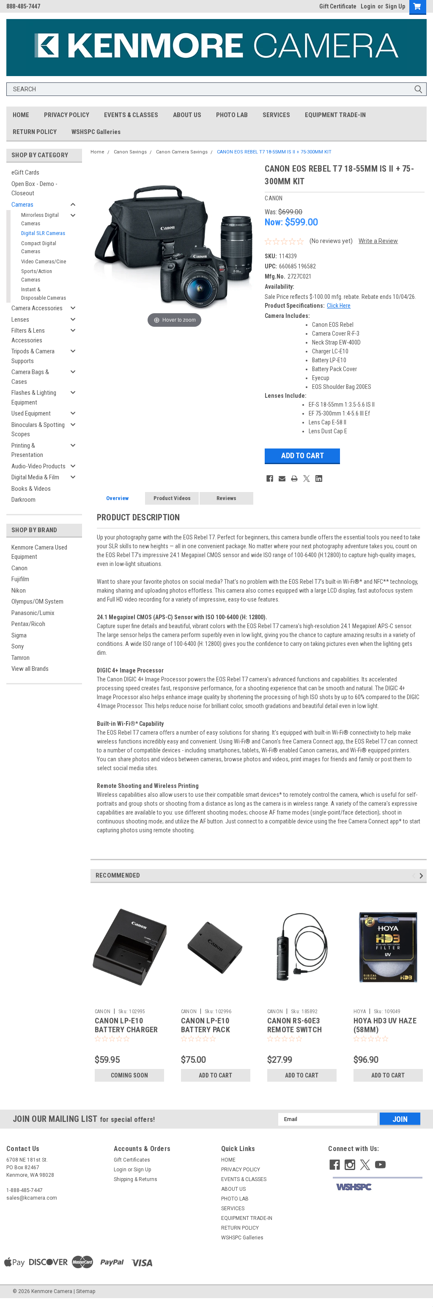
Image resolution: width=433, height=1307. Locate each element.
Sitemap (85, 1291)
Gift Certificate (337, 6)
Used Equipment (31, 413)
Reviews (226, 498)
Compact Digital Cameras (38, 247)
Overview (117, 498)
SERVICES (276, 115)
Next (422, 875)
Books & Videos (31, 488)
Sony (17, 646)
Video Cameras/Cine (43, 261)
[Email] (282, 478)
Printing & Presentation (27, 450)
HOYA (360, 1011)
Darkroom (23, 499)
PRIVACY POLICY (66, 115)
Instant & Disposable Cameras (43, 293)
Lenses (20, 319)
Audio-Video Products (38, 466)
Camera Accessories (37, 308)
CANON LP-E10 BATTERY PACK (205, 1025)
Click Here (339, 305)
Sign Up (395, 6)
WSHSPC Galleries (96, 132)
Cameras (22, 204)
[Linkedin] (318, 478)
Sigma (19, 635)
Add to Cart (215, 1075)
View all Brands (30, 669)
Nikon (18, 590)
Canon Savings (130, 152)
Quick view (129, 998)
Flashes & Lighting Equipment (33, 397)
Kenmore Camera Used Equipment (39, 552)
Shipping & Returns (135, 1179)
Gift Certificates (132, 1160)
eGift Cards (25, 172)
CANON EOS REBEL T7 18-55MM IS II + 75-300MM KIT (274, 152)
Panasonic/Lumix (33, 613)
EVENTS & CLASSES (131, 115)
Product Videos (172, 498)
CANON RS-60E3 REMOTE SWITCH (294, 1025)
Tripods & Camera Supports (33, 356)
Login (368, 6)
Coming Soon (129, 1075)
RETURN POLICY (35, 132)
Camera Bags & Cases (30, 377)
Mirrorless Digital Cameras (40, 219)
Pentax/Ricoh (28, 624)
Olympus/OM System (37, 601)
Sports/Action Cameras (36, 275)
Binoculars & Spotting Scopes (38, 429)
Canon (19, 568)
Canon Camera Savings (182, 152)
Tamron (20, 658)
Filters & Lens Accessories (28, 335)
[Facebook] (269, 478)
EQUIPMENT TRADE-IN (335, 115)
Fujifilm (20, 579)
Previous (415, 875)
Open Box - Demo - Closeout (34, 188)
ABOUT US (187, 115)
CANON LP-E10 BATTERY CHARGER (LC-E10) (126, 1029)
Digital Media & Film (35, 477)
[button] (377, 1187)
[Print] (294, 478)
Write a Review (378, 241)
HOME (21, 115)
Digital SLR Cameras (43, 233)
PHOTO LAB (232, 115)
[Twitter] (306, 478)
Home (97, 152)
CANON (102, 1011)
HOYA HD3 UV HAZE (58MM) (385, 1025)
